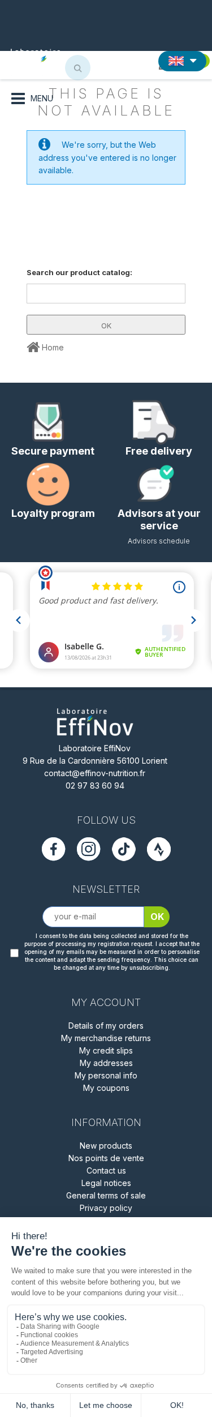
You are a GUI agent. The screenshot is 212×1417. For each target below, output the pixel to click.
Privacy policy (106, 1208)
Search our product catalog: (79, 272)
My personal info (106, 1075)
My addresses (106, 1063)
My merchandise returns (106, 1038)
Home (52, 347)
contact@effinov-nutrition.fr (94, 773)
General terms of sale (106, 1195)
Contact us (106, 1170)
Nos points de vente (106, 1158)
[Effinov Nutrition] (48, 58)
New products (106, 1145)
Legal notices (106, 1183)
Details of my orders (106, 1025)
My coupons (106, 1088)
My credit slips (106, 1050)
